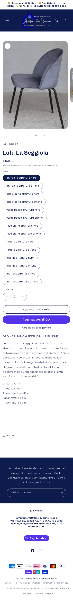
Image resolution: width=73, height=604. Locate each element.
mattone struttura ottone (22, 281)
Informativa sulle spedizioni (56, 588)
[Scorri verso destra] (44, 135)
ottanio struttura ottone (21, 265)
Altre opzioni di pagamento (36, 328)
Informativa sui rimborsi (28, 583)
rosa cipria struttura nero (22, 226)
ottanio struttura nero (20, 258)
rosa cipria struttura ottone (23, 233)
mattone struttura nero (20, 273)
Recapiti (27, 594)
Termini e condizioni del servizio (22, 588)
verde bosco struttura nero (23, 210)
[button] (7, 20)
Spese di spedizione (27, 166)
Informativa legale (44, 594)
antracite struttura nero (21, 178)
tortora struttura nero (20, 241)
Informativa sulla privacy (55, 583)
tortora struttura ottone (21, 250)
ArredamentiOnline (34, 578)
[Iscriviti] (62, 493)
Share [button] (10, 435)
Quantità (8, 290)
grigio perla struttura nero (22, 194)
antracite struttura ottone (22, 186)
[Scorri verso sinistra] (29, 135)
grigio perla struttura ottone (24, 202)
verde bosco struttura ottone (24, 218)
